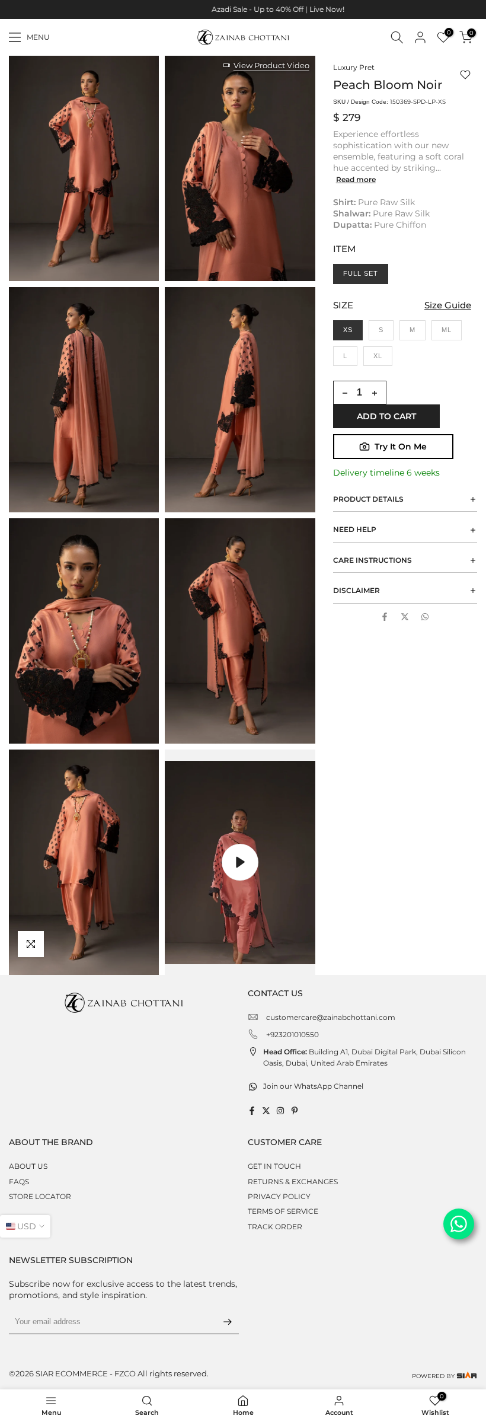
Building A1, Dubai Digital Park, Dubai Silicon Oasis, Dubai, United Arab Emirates (364, 1057)
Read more (356, 179)
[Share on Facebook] (385, 617)
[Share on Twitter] (405, 617)
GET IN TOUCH (274, 1166)
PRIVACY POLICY (279, 1196)
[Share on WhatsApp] (425, 617)
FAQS (19, 1181)
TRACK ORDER (275, 1226)
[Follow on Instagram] (280, 1111)
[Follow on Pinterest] (294, 1111)
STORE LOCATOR (40, 1196)
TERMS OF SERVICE (283, 1211)
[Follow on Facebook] (252, 1111)
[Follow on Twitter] (266, 1111)
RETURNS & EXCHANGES (293, 1181)
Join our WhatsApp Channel (313, 1086)
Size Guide (447, 305)
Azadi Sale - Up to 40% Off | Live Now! (243, 9)
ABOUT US (28, 1166)
